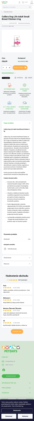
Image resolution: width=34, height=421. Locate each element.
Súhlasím (25, 416)
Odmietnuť (8, 416)
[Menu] (31, 2)
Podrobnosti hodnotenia (24, 23)
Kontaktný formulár (11, 376)
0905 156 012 (9, 365)
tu (22, 406)
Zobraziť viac (17, 331)
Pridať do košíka (18, 67)
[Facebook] (3, 369)
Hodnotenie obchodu (17, 275)
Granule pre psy (12, 249)
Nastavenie (17, 410)
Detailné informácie (8, 73)
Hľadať (30, 7)
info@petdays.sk (10, 361)
